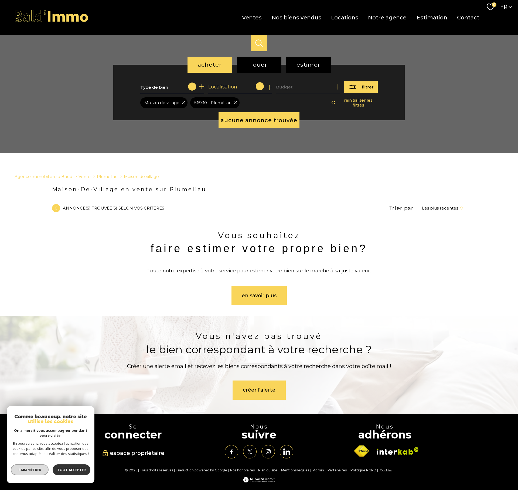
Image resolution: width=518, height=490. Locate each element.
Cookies (386, 470)
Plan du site (267, 470)
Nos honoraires (242, 470)
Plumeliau (107, 176)
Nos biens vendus (296, 17)
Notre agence (387, 17)
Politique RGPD (363, 470)
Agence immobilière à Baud (43, 176)
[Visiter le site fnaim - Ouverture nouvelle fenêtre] (361, 451)
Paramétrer (29, 469)
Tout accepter (71, 469)
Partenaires (337, 470)
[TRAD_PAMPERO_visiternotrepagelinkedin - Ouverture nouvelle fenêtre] (286, 451)
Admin (318, 470)
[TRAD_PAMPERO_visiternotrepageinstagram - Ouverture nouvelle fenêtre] (268, 451)
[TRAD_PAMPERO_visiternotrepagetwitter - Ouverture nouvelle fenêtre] (250, 451)
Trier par (401, 208)
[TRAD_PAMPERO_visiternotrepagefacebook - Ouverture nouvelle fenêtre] (231, 451)
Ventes (252, 17)
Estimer (308, 64)
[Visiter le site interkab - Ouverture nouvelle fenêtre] (398, 451)
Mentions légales (295, 470)
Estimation (431, 17)
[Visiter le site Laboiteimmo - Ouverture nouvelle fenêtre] (259, 481)
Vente (85, 176)
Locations (344, 17)
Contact (468, 17)
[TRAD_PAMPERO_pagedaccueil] (52, 21)
